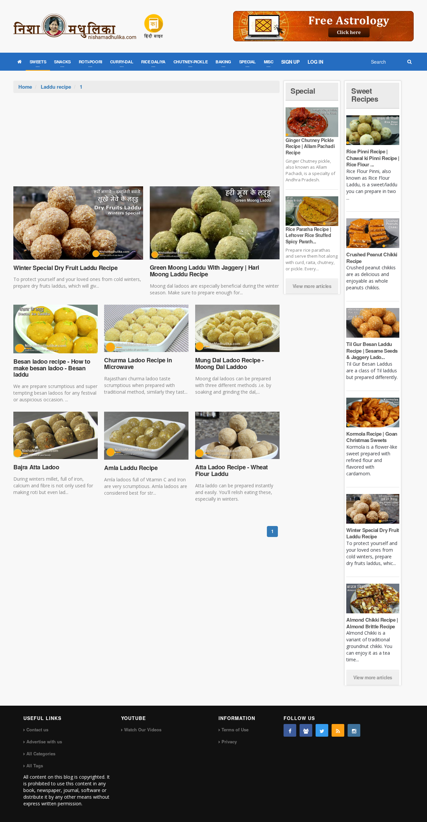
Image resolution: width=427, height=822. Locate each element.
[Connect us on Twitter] (322, 730)
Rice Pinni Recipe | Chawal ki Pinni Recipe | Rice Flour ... (372, 158)
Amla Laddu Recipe (130, 467)
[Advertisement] (146, 143)
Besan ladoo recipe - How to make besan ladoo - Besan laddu (51, 368)
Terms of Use (235, 729)
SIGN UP (290, 61)
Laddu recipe (56, 86)
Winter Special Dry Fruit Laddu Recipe (65, 267)
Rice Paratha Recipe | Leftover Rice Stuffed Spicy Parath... (308, 235)
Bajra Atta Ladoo (36, 467)
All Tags (34, 765)
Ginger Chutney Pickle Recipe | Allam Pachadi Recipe (310, 146)
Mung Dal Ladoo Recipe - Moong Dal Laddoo (229, 363)
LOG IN (315, 61)
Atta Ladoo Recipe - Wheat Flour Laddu (231, 470)
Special (303, 90)
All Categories (40, 753)
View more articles (312, 286)
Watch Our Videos (142, 729)
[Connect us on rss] (338, 730)
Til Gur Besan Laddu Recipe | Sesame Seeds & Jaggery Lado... (372, 350)
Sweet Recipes (364, 94)
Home (25, 86)
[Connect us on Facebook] (290, 730)
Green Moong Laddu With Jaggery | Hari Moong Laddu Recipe (204, 270)
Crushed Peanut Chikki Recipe (371, 258)
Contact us (37, 729)
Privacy (229, 741)
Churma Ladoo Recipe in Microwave (138, 363)
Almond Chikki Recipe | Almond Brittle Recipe (372, 623)
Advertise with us (44, 741)
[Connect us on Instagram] (354, 730)
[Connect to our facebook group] (306, 730)
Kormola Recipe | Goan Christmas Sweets (371, 437)
